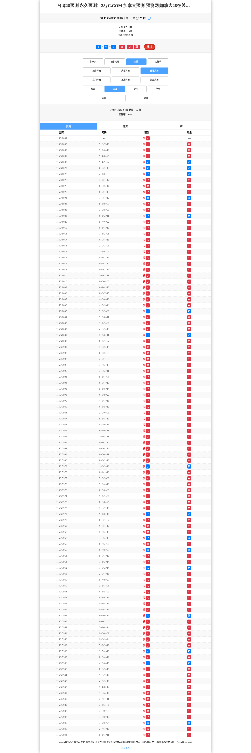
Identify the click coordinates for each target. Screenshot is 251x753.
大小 (136, 89)
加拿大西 (115, 62)
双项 (104, 98)
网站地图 (125, 748)
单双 (158, 89)
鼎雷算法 (154, 71)
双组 (146, 98)
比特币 (158, 62)
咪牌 (149, 46)
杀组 (115, 89)
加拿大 (93, 62)
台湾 (136, 62)
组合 (93, 89)
